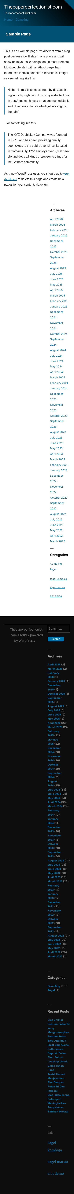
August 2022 (58, 513)
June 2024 (56, 361)
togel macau (57, 587)
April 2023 (56, 453)
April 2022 (56, 535)
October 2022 (58, 497)
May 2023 (56, 448)
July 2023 (56, 437)
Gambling (22, 19)
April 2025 (56, 290)
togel (53, 569)
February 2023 (59, 464)
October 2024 (59, 333)
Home (8, 19)
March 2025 (57, 295)
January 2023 (58, 470)
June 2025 (56, 279)
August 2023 (58, 432)
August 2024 (58, 350)
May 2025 (56, 284)
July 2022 (56, 519)
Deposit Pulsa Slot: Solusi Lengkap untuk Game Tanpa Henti (58, 1061)
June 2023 (56, 443)
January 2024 (58, 388)
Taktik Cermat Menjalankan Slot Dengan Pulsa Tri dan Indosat (56, 1082)
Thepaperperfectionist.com (33, 7)
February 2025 (59, 301)
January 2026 (58, 235)
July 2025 (56, 273)
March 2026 (57, 224)
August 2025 (58, 268)
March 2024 (57, 377)
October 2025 (59, 251)
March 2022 (57, 541)
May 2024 (56, 366)
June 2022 (56, 524)
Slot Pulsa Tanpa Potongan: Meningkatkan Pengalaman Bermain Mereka (58, 1103)
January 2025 (58, 306)
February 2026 (59, 230)
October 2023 (59, 415)
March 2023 (57, 459)
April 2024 (56, 371)
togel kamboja (58, 578)
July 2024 (56, 355)
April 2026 (56, 219)
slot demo (56, 595)
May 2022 (56, 530)
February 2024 (59, 382)
